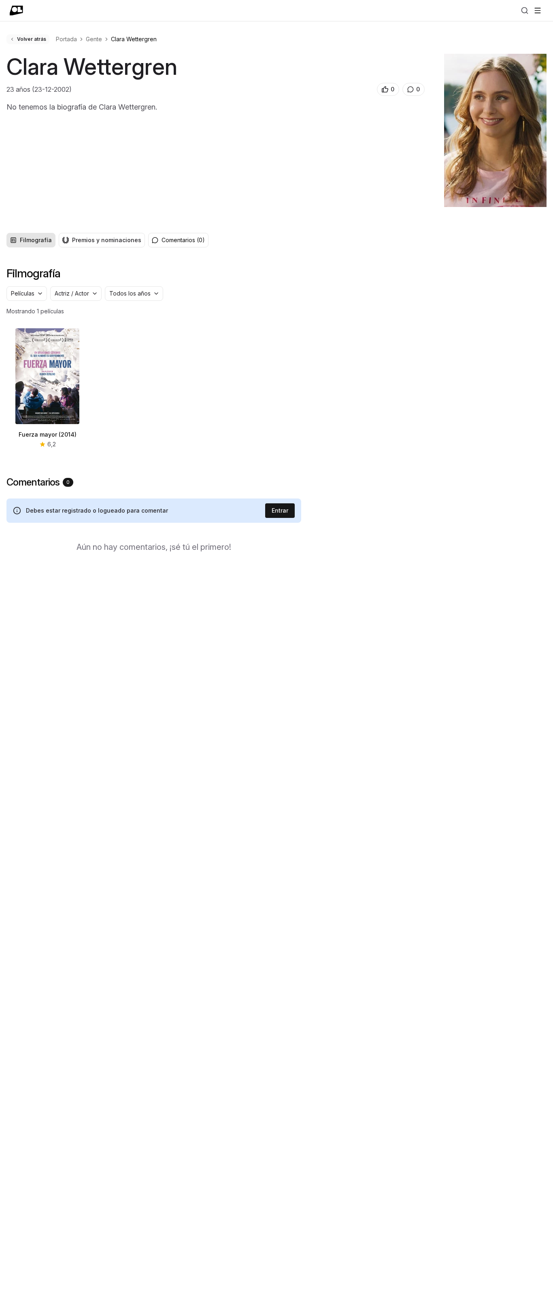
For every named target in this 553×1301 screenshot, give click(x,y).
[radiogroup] (75, 240)
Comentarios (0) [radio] (183, 240)
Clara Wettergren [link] (134, 39)
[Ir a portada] (16, 10)
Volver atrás (31, 39)
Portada (66, 39)
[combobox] (26, 293)
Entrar (280, 510)
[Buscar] (525, 10)
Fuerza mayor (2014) (48, 434)
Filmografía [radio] (36, 240)
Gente (94, 39)
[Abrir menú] (537, 10)
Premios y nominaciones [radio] (106, 240)
